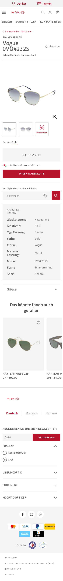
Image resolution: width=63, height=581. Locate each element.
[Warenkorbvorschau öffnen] (58, 12)
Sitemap (10, 574)
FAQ (10, 459)
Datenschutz (13, 569)
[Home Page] (18, 12)
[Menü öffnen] (4, 12)
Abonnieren (46, 437)
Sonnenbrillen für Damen (18, 31)
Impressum (11, 557)
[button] (50, 12)
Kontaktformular (17, 452)
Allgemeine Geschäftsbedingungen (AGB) (29, 563)
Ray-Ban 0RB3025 (16, 373)
